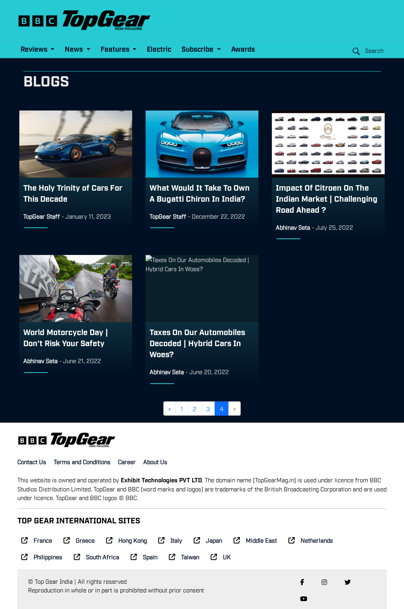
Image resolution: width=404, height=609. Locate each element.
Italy (176, 539)
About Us (155, 461)
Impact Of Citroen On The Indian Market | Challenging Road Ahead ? (327, 198)
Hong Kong (132, 539)
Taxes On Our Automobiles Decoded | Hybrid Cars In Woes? (197, 342)
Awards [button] (243, 49)
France (43, 539)
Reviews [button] (35, 49)
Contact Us (31, 461)
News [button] (74, 49)
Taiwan (190, 556)
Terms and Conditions (82, 461)
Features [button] (116, 49)
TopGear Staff (41, 215)
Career (127, 461)
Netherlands (317, 539)
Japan (214, 539)
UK (227, 556)
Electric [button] (159, 49)
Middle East (261, 539)
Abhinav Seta (293, 226)
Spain (150, 556)
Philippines (48, 556)
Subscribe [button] (198, 49)
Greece (85, 539)
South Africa (102, 556)
